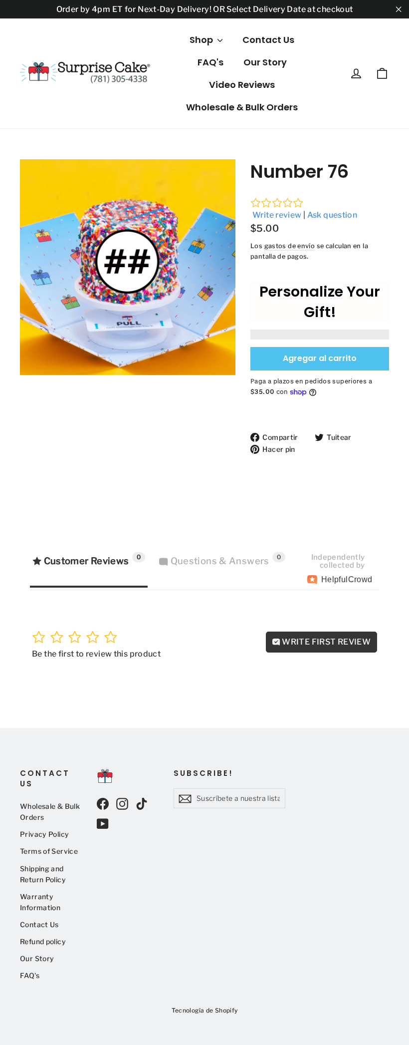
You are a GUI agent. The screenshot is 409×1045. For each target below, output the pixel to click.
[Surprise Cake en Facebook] (103, 803)
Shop (202, 39)
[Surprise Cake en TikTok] (142, 803)
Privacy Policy (44, 834)
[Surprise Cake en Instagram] (122, 803)
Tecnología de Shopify (205, 1010)
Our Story (265, 62)
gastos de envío (289, 246)
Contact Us (268, 39)
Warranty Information (40, 902)
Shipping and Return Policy (43, 874)
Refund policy (43, 942)
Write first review (325, 642)
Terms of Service (49, 851)
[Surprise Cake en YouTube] (103, 823)
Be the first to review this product (96, 654)
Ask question (332, 215)
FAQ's (210, 62)
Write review (277, 215)
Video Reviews (242, 84)
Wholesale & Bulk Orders (242, 107)
